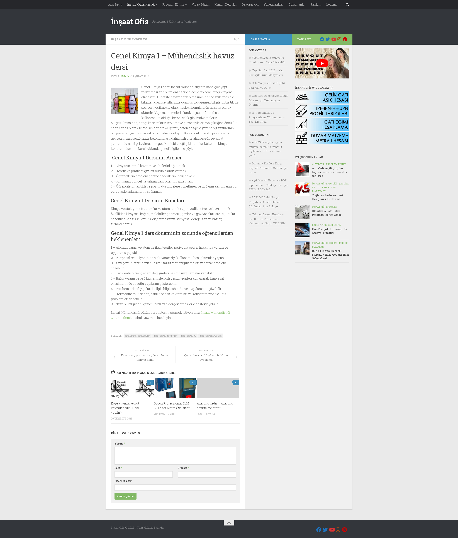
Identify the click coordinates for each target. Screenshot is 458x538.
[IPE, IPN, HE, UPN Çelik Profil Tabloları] (322, 116)
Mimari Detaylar (226, 4)
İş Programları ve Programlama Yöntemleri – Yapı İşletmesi (267, 117)
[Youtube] (333, 39)
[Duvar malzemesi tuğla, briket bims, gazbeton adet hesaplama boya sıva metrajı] (322, 143)
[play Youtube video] (322, 63)
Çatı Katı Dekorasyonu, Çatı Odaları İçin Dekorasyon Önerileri (268, 100)
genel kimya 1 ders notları (165, 335)
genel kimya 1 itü (188, 335)
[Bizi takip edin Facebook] (322, 39)
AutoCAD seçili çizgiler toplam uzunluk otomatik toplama (329, 171)
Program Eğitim (173, 4)
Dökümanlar (297, 4)
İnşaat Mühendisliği (141, 4)
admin (125, 76)
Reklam (316, 4)
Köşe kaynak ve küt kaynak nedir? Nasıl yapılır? (125, 407)
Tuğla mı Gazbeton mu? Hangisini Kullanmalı (327, 197)
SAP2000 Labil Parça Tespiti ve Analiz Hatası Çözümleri (264, 202)
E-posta (183, 468)
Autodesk (318, 164)
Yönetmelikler (274, 4)
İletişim (331, 4)
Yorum (119, 443)
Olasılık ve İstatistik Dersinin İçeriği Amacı (327, 212)
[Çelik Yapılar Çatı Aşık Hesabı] (322, 102)
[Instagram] (339, 39)
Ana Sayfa (115, 4)
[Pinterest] (345, 39)
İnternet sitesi (123, 481)
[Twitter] (328, 39)
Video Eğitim (200, 4)
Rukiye (273, 206)
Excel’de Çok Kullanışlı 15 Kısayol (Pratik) (329, 231)
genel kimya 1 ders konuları (137, 335)
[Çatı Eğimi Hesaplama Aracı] (322, 129)
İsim (118, 468)
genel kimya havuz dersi (211, 335)
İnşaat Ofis (129, 21)
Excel (315, 224)
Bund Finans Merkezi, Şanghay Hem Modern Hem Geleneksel (330, 254)
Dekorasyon (250, 4)
